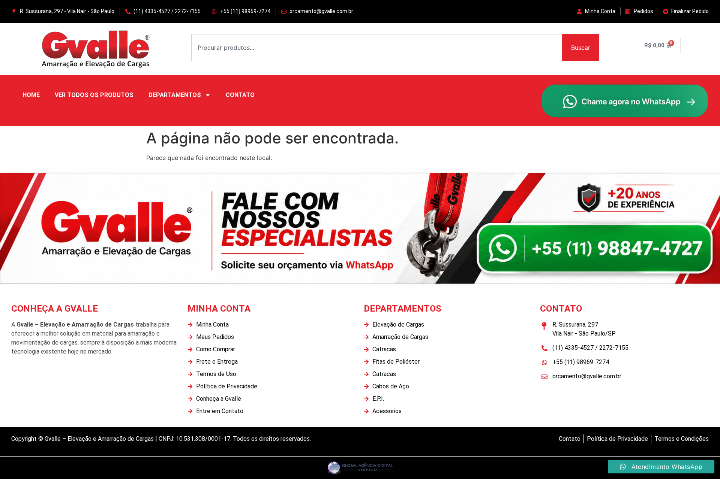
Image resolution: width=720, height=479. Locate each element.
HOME (31, 94)
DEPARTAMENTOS (174, 94)
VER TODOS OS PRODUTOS (94, 94)
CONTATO (240, 94)
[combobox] (375, 47)
